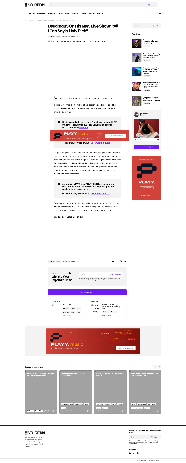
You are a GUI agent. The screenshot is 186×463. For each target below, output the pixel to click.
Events (58, 36)
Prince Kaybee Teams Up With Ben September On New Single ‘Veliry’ (151, 55)
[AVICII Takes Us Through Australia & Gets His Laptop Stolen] (107, 308)
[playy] (89, 135)
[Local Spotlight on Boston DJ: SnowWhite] (75, 392)
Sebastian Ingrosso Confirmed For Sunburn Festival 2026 (151, 41)
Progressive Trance (69, 312)
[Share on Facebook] (113, 261)
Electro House (79, 404)
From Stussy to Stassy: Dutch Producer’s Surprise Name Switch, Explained (152, 98)
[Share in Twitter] (117, 261)
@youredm (144, 113)
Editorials (107, 404)
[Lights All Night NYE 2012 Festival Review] (110, 392)
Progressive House (137, 408)
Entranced (66, 308)
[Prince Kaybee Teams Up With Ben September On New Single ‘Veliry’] (136, 57)
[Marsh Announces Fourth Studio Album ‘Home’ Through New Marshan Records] (136, 71)
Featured (120, 404)
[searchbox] (98, 5)
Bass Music (100, 404)
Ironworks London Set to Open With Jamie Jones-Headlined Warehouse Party (151, 85)
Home (26, 20)
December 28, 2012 (100, 142)
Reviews (104, 408)
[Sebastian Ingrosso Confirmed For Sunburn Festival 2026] (136, 43)
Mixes (153, 404)
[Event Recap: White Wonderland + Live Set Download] (145, 392)
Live (149, 404)
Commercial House (67, 404)
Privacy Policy (92, 280)
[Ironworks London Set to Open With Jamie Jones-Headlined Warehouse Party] (136, 86)
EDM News (33, 20)
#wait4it (83, 127)
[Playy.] (93, 341)
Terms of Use (102, 280)
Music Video (114, 312)
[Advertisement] (146, 178)
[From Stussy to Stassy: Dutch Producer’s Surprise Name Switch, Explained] (136, 101)
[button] (25, 13)
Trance (78, 312)
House (78, 308)
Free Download (141, 404)
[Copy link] (125, 261)
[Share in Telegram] (121, 261)
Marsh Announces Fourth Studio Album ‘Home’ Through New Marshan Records (151, 70)
